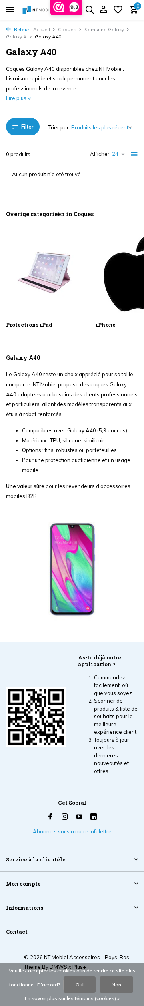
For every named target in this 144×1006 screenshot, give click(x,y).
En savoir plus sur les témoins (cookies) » (72, 998)
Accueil (41, 29)
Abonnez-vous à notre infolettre (72, 831)
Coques (67, 29)
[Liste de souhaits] (118, 10)
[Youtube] (79, 817)
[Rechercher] (89, 10)
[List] (134, 154)
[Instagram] (65, 817)
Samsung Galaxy (104, 29)
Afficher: (100, 154)
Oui (80, 985)
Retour (21, 29)
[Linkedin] (93, 817)
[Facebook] (50, 817)
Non (116, 985)
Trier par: (59, 127)
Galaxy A (16, 37)
